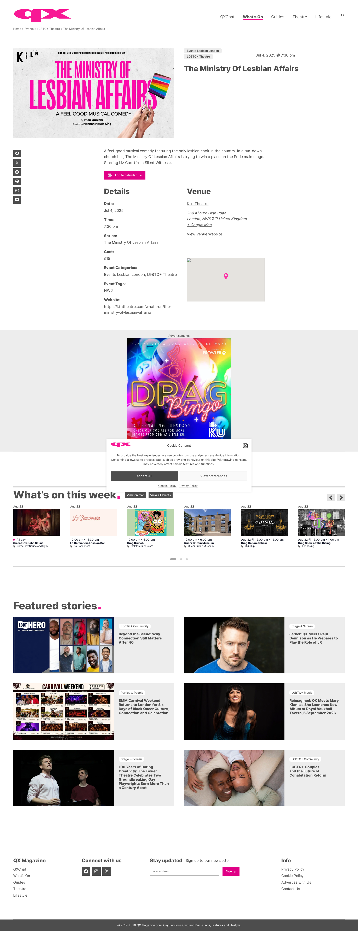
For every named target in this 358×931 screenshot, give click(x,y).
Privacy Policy (188, 486)
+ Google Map (199, 225)
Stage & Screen (302, 626)
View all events (160, 495)
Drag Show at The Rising (314, 543)
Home (17, 28)
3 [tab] (187, 559)
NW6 (108, 290)
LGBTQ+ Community (135, 626)
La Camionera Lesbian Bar (87, 543)
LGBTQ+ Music (301, 692)
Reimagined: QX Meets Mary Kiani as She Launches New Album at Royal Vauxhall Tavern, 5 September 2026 (314, 706)
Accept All (144, 476)
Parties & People (132, 692)
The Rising (308, 546)
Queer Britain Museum (199, 543)
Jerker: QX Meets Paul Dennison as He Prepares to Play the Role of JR (313, 638)
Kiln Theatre (197, 203)
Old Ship (250, 546)
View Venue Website (204, 234)
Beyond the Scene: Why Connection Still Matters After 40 (140, 638)
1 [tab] (173, 559)
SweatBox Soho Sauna (28, 543)
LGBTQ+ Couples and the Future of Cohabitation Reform (307, 771)
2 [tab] (181, 559)
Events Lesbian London (203, 50)
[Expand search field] (342, 17)
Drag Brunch (135, 543)
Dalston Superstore (142, 546)
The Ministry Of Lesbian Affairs (131, 242)
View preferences (213, 476)
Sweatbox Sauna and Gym (32, 546)
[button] (245, 446)
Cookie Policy (167, 486)
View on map (136, 495)
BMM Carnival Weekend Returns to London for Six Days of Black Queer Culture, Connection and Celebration (144, 706)
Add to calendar (126, 175)
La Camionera (82, 546)
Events (29, 28)
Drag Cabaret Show (254, 543)
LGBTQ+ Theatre (48, 28)
